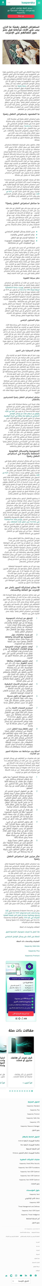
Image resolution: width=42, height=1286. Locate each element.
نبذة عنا (38, 1246)
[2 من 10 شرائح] (29, 1091)
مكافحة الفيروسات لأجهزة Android (29, 1141)
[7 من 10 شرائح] (17, 1091)
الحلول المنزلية (34, 1102)
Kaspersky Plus (34, 950)
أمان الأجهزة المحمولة (33, 1149)
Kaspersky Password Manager (30, 1126)
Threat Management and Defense (29, 1206)
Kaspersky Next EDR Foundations (29, 1167)
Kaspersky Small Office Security (30, 1163)
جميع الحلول (36, 1130)
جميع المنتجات (35, 1184)
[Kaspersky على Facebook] (35, 1275)
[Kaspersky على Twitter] (31, 1275)
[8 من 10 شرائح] (15, 1091)
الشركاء (38, 1250)
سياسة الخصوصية (36, 1232)
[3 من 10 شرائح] (27, 1091)
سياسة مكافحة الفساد (25, 1232)
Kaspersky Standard (33, 1106)
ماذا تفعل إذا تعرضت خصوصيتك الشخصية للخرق (23, 931)
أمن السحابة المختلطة (33, 1219)
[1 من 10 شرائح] (32, 1091)
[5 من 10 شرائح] (22, 1091)
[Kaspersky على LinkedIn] (26, 1275)
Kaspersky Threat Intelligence (30, 1214)
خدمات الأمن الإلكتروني (32, 1198)
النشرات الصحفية (36, 1262)
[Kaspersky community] (6, 1276)
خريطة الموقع (36, 1267)
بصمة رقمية (22, 86)
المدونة (38, 1254)
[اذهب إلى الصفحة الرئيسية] (28, 2)
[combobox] (8, 2)
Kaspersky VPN (35, 1122)
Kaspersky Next (35, 1194)
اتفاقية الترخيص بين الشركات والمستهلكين (30, 1236)
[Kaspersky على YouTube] (21, 1275)
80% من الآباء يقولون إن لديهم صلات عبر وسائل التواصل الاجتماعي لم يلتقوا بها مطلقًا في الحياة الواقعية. (22, 414)
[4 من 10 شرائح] (24, 1091)
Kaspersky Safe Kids (32, 946)
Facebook (27, 126)
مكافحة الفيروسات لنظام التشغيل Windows (26, 1153)
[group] (21, 1062)
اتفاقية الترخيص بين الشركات (12, 1236)
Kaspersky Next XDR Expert (31, 1210)
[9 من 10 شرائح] (12, 1091)
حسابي (3, 4)
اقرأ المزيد (28, 1083)
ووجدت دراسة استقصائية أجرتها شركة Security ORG (22, 288)
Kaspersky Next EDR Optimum (30, 1171)
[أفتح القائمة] (39, 2)
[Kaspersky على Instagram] (16, 1275)
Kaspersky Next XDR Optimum (30, 1176)
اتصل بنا (38, 1242)
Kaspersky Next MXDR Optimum (29, 1180)
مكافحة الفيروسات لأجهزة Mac (30, 1145)
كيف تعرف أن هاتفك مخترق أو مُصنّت (21, 1059)
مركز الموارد (37, 1258)
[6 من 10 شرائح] (20, 1091)
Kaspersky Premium (32, 955)
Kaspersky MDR (35, 1202)
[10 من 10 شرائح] (10, 1091)
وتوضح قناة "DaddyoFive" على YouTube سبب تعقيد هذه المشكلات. (22, 520)
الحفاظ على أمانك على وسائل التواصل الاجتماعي (22, 936)
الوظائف (38, 1271)
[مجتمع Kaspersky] (11, 1275)
